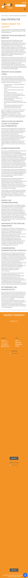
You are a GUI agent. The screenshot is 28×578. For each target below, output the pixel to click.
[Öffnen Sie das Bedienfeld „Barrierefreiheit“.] (25, 575)
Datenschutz (18, 344)
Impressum (18, 342)
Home (16, 340)
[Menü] (25, 9)
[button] (21, 2)
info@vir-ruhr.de (6, 346)
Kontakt (17, 346)
